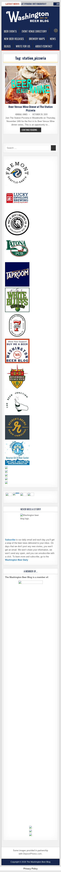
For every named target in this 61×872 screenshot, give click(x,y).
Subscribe (10, 540)
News (53, 39)
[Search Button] (56, 30)
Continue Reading (31, 130)
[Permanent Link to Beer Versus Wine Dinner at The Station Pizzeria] (30, 85)
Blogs (7, 46)
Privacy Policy (30, 868)
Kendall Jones (21, 114)
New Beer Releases (14, 39)
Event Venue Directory (34, 31)
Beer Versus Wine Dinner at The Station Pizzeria (30, 108)
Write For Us (23, 46)
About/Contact (43, 46)
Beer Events (10, 31)
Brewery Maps (37, 39)
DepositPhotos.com (32, 854)
